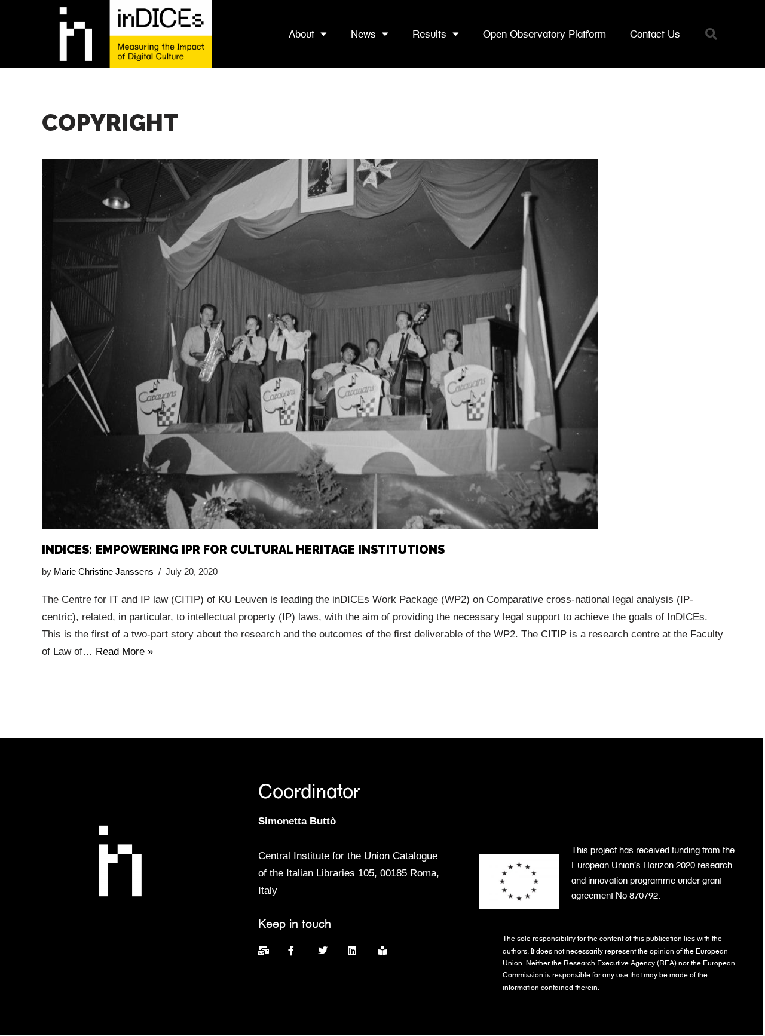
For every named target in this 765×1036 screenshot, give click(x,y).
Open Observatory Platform (544, 33)
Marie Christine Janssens (104, 571)
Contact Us (655, 33)
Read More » (124, 651)
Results (429, 33)
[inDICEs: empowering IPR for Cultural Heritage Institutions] (382, 344)
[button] (711, 34)
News (363, 33)
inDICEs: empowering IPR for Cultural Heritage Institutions (243, 549)
